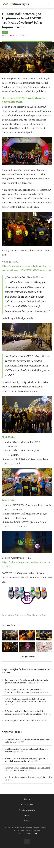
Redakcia (27, 821)
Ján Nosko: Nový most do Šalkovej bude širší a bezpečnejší (26, 750)
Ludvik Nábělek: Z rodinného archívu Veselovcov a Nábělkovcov (28, 741)
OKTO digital (32, 833)
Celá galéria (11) (28, 656)
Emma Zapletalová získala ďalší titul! (22, 720)
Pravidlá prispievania (27, 810)
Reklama (27, 815)
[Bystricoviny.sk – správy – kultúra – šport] (16, 4)
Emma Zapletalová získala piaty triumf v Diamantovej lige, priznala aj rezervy (24, 691)
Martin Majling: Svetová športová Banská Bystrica (28, 777)
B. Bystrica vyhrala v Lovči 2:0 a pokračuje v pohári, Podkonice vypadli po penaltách (25, 712)
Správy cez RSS (27, 804)
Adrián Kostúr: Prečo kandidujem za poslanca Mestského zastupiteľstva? (26, 760)
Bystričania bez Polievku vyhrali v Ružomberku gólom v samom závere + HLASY (26, 681)
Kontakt (27, 799)
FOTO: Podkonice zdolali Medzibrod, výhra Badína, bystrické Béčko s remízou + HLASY (25, 700)
